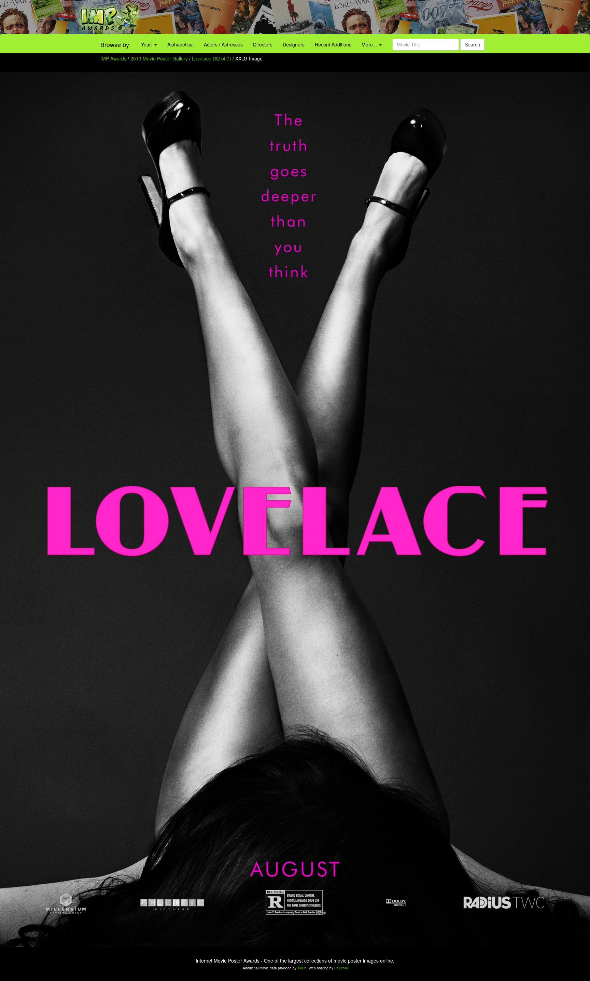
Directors (262, 44)
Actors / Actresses (223, 44)
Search (472, 44)
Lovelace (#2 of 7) (211, 58)
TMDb (302, 968)
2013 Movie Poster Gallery (159, 58)
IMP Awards (113, 58)
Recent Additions (333, 44)
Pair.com (341, 968)
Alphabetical (180, 44)
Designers (294, 44)
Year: (147, 44)
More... (370, 44)
